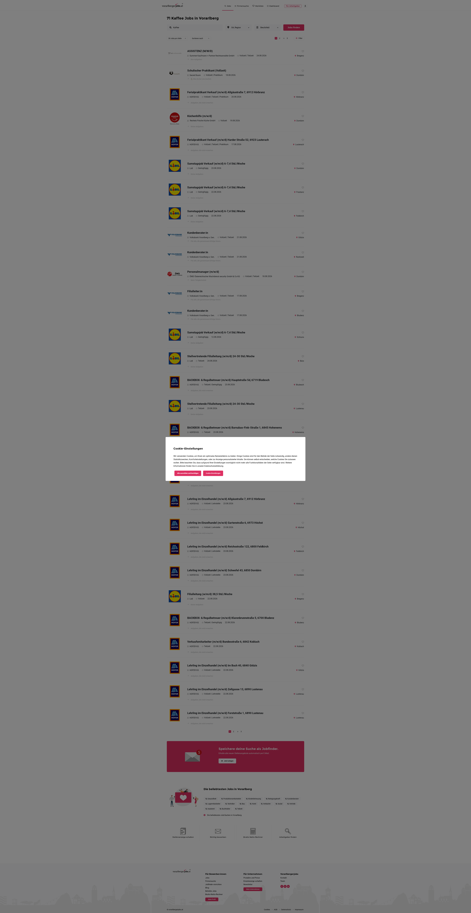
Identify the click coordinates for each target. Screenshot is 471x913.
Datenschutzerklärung (213, 466)
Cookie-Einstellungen (213, 473)
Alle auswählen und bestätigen (187, 473)
